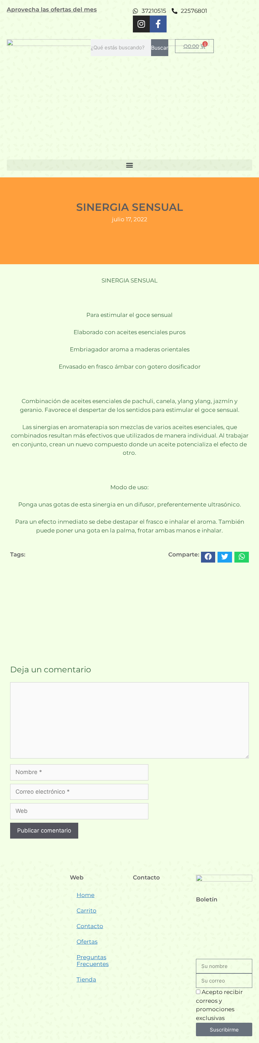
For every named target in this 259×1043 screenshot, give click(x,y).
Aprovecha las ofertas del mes (52, 9)
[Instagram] (141, 24)
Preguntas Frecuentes (93, 960)
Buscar (159, 47)
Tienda (86, 979)
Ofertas (87, 941)
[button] (129, 165)
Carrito (86, 910)
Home (85, 895)
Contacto (90, 926)
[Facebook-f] (158, 24)
